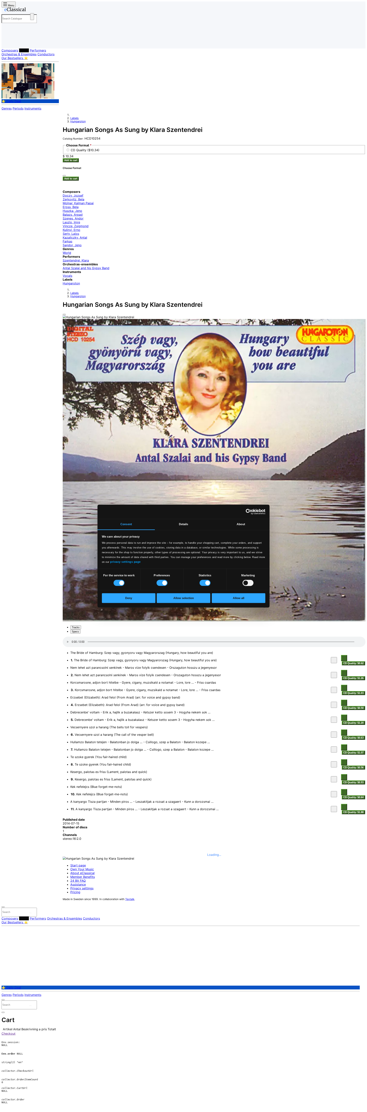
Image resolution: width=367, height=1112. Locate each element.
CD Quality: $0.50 (353, 708)
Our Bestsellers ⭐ (15, 58)
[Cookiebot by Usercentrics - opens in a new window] (248, 511)
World (67, 253)
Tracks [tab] (76, 627)
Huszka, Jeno (72, 211)
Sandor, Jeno (72, 245)
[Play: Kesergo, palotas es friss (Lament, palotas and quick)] (334, 779)
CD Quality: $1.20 (353, 722)
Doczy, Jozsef (73, 195)
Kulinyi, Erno (71, 230)
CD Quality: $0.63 (353, 737)
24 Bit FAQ (78, 881)
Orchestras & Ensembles (19, 54)
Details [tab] (183, 524)
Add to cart (70, 160)
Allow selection (183, 598)
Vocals (67, 276)
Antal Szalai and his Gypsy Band (86, 268)
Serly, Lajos (71, 234)
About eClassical (82, 873)
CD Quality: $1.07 (353, 752)
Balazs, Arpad (73, 214)
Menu (10, 5)
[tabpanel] (214, 726)
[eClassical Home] (32, 10)
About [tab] (241, 524)
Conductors (45, 54)
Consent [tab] (126, 524)
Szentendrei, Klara (76, 260)
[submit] (30, 1005)
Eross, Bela (71, 207)
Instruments (32, 108)
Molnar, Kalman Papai (78, 203)
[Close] (64, 314)
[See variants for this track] (344, 658)
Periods (18, 108)
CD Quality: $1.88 (353, 812)
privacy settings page (125, 561)
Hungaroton (78, 121)
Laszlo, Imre (71, 222)
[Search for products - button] (32, 16)
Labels (24, 50)
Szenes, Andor (73, 218)
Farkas (67, 241)
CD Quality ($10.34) (85, 150)
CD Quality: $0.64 (353, 797)
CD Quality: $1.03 (353, 693)
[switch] (162, 583)
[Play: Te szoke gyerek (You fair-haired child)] (334, 764)
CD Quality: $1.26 (353, 678)
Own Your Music (82, 869)
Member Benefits (82, 877)
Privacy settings (81, 888)
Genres (7, 108)
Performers (38, 50)
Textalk (129, 899)
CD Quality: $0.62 (353, 663)
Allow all (238, 598)
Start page (78, 865)
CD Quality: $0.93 (353, 782)
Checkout (8, 1033)
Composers (10, 50)
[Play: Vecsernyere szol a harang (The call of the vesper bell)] (334, 735)
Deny (128, 598)
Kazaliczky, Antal (75, 237)
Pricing (75, 892)
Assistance (78, 884)
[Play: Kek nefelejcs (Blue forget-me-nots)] (334, 794)
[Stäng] (64, 175)
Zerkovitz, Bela (73, 199)
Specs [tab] (75, 631)
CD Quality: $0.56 (353, 767)
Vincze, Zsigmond (76, 226)
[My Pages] (8, 42)
